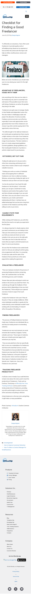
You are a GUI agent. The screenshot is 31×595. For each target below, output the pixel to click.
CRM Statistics (10, 528)
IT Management (10, 506)
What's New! (10, 544)
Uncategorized (8, 442)
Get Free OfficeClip (7, 2)
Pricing (10, 479)
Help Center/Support (12, 524)
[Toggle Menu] (27, 16)
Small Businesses (11, 494)
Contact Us (9, 548)
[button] (26, 11)
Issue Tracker (12, 477)
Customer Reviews (11, 550)
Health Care (9, 502)
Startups (9, 491)
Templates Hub (10, 520)
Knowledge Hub (10, 522)
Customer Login (23, 7)
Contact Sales (23, 2)
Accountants (10, 500)
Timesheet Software (14, 473)
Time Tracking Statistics (13, 526)
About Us (9, 546)
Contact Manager (13, 475)
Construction (10, 504)
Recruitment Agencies (12, 498)
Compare (9, 533)
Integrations (10, 530)
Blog (8, 518)
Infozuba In (15, 405)
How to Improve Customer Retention (14, 445)
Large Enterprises (11, 496)
